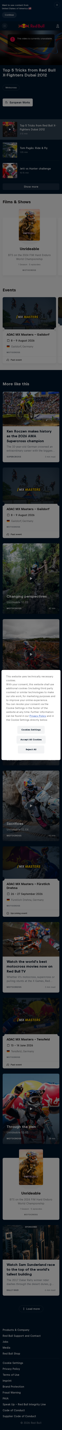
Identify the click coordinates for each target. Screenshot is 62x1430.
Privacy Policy (37, 716)
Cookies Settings (31, 729)
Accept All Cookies (31, 739)
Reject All (31, 749)
